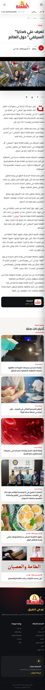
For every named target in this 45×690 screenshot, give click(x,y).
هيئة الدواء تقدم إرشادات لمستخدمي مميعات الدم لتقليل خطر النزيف (23, 452)
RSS (20, 642)
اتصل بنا (19, 639)
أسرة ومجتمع (40, 635)
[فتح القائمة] (41, 4)
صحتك (34, 18)
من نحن (19, 628)
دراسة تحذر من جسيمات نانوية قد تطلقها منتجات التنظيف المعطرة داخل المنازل (25, 369)
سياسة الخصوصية (16, 635)
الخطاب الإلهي (39, 642)
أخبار (43, 628)
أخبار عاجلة (41, 632)
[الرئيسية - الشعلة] (22, 4)
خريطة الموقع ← (35, 673)
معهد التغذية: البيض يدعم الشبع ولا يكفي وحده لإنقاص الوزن (24, 538)
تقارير (42, 646)
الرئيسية (42, 18)
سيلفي (16, 216)
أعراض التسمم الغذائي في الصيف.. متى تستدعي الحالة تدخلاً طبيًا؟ (26, 410)
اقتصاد (42, 639)
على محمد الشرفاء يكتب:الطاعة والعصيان (25, 578)
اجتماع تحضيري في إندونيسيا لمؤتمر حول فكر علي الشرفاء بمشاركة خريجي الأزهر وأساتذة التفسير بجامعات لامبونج (23, 495)
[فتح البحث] (4, 4)
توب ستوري (40, 649)
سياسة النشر (18, 632)
